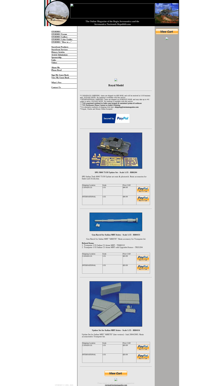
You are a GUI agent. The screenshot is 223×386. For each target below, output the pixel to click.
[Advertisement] (166, 95)
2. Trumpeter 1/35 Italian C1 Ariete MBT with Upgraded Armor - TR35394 (112, 247)
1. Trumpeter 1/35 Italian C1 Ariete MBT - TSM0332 (103, 245)
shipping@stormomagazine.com (127, 107)
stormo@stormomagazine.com (116, 385)
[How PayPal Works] (116, 118)
